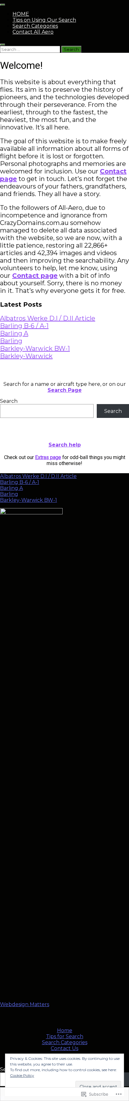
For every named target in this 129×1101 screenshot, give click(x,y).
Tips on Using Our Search (44, 20)
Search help (65, 445)
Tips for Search (64, 1036)
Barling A (14, 333)
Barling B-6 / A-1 (24, 326)
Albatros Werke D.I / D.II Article (47, 318)
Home (64, 1030)
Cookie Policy (22, 1075)
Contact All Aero (33, 32)
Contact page (35, 275)
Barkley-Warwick (26, 356)
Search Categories (35, 26)
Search (9, 401)
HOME (21, 14)
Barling (11, 341)
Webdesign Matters (24, 1004)
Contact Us (64, 1048)
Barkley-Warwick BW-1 (35, 348)
